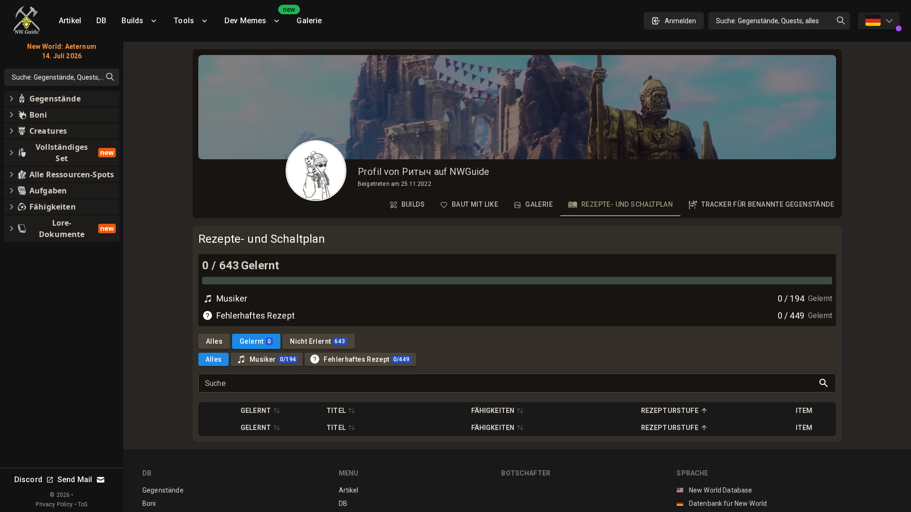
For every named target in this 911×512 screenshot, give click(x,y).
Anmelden (680, 21)
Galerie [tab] (539, 204)
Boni (149, 503)
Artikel (70, 20)
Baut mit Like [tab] (475, 204)
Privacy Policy (54, 504)
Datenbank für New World (722, 503)
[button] (260, 410)
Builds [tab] (413, 204)
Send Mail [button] (74, 479)
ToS (82, 504)
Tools (184, 20)
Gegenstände (163, 490)
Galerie (309, 20)
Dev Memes (256, 17)
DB (101, 20)
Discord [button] (28, 479)
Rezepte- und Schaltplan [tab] (627, 204)
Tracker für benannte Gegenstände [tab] (767, 204)
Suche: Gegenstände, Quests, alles (767, 21)
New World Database (714, 490)
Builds (132, 20)
